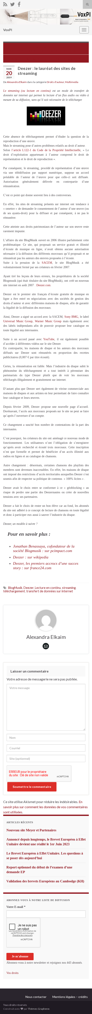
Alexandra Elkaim (17, 82)
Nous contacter (35, 997)
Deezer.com (43, 285)
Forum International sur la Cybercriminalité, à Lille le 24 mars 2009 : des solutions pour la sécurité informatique (46, 48)
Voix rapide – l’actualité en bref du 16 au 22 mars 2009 (44, 58)
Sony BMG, (71, 316)
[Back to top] (82, 1004)
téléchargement (14, 591)
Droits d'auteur (55, 82)
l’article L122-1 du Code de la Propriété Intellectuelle (46, 150)
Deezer (29, 588)
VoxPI (7, 30)
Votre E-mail (15, 907)
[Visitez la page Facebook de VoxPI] (19, 3)
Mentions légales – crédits (70, 997)
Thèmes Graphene (38, 1008)
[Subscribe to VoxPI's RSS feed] (5, 3)
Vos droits (12, 973)
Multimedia (71, 82)
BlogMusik (15, 588)
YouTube (48, 339)
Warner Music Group (48, 321)
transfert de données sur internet (49, 591)
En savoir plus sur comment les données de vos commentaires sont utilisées (45, 807)
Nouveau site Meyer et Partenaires (31, 830)
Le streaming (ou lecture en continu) (27, 90)
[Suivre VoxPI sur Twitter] (12, 3)
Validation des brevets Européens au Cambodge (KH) (45, 881)
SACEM (47, 262)
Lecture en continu (48, 588)
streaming (69, 588)
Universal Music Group (18, 321)
